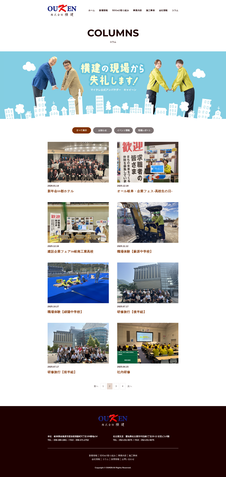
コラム (175, 10)
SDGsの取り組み (120, 10)
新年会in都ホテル (61, 191)
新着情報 (103, 10)
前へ (96, 386)
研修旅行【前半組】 (62, 372)
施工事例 (150, 10)
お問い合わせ (128, 459)
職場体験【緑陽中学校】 (66, 312)
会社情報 (163, 10)
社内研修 (123, 372)
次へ (130, 386)
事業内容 (137, 10)
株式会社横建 (62, 8)
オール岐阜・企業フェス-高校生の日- (145, 191)
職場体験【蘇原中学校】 (135, 251)
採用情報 (115, 459)
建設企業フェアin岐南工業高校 (71, 251)
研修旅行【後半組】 (132, 312)
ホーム (91, 10)
